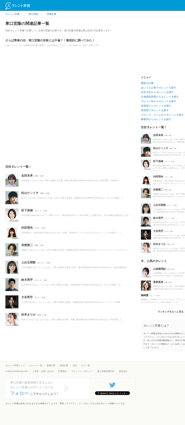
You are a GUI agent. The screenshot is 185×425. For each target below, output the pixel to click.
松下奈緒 (27, 210)
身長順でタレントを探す (155, 110)
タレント (38, 211)
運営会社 (123, 371)
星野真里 (158, 282)
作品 (75, 365)
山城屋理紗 (159, 268)
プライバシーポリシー (82, 371)
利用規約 (62, 371)
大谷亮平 (27, 297)
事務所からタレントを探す (156, 119)
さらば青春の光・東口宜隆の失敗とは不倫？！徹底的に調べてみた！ (50, 40)
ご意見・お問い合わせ (43, 371)
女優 (36, 176)
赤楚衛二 (27, 245)
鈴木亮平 (27, 279)
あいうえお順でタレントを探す (158, 87)
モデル (37, 228)
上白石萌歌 (28, 262)
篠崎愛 (145, 295)
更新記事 (64, 365)
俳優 (42, 193)
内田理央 (27, 227)
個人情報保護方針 (106, 371)
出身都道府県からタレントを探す (160, 96)
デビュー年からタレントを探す (158, 101)
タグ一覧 (85, 365)
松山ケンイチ (30, 192)
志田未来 (27, 175)
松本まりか (28, 314)
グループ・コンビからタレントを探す (162, 114)
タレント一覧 (35, 365)
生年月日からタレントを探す (157, 92)
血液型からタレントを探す (156, 105)
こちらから (154, 347)
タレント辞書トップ (15, 365)
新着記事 (51, 365)
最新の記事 (147, 83)
